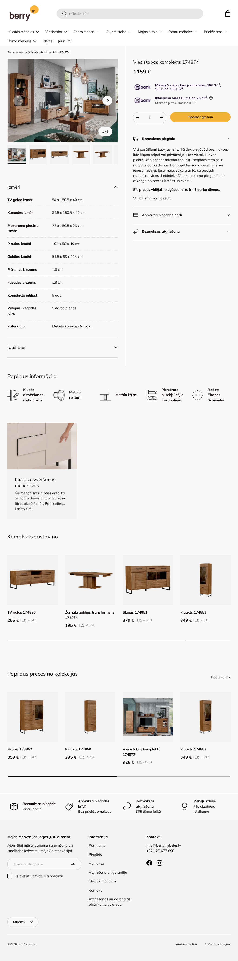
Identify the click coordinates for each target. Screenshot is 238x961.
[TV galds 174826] (32, 580)
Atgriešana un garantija (108, 872)
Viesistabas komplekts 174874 (50, 52)
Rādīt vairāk (221, 677)
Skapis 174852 (19, 749)
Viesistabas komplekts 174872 (141, 752)
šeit (168, 198)
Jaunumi (64, 41)
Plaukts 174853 (193, 612)
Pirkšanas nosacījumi (217, 944)
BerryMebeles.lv (27, 944)
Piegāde (95, 854)
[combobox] (130, 14)
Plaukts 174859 (78, 749)
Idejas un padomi (103, 881)
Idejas (47, 41)
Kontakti (95, 890)
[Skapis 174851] (148, 580)
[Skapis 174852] (32, 717)
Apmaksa (96, 863)
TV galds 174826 (21, 612)
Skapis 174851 (135, 612)
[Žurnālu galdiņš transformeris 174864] (90, 580)
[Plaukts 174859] (90, 717)
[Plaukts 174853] (205, 580)
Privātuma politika (186, 944)
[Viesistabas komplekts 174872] (148, 717)
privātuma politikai (47, 876)
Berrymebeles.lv (17, 52)
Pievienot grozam (200, 117)
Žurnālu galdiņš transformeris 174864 (90, 615)
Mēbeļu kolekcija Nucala (71, 326)
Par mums (97, 845)
